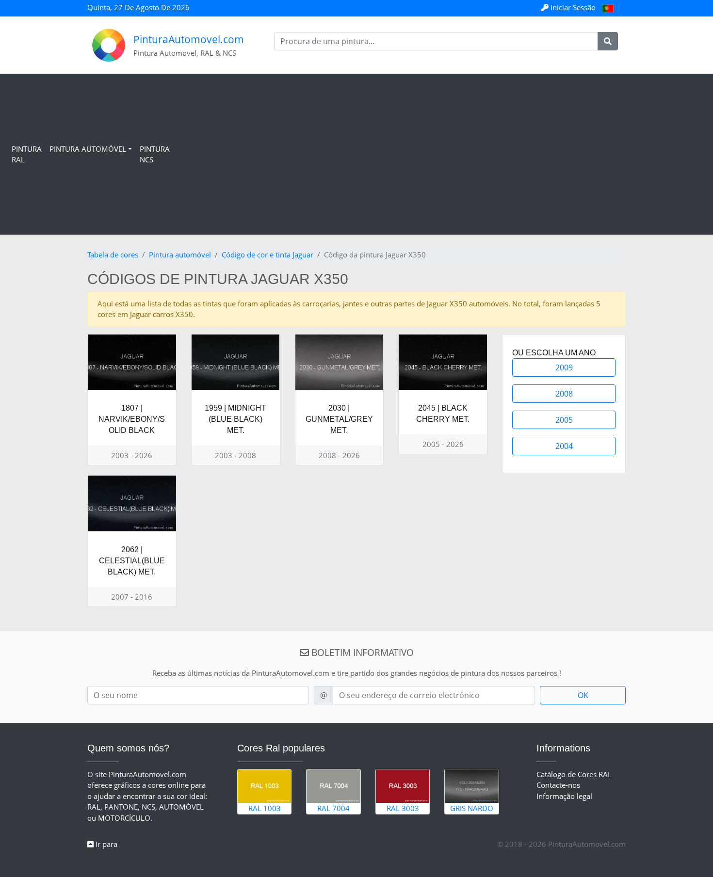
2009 (564, 367)
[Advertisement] (439, 154)
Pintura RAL (27, 154)
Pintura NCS (155, 154)
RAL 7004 (333, 808)
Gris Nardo (471, 808)
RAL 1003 (264, 808)
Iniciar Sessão (573, 7)
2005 (564, 420)
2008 (564, 393)
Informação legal (564, 796)
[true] (608, 41)
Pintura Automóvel (87, 149)
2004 (564, 446)
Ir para (105, 844)
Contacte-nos (558, 785)
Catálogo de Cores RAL (574, 774)
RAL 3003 (403, 808)
